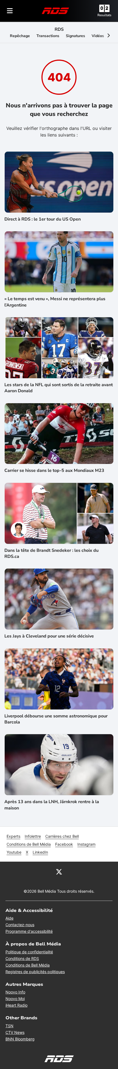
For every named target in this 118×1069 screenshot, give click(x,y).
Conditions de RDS (22, 958)
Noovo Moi (15, 998)
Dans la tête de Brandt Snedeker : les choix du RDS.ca (51, 553)
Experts (13, 836)
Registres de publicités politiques (35, 971)
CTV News (14, 1032)
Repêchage (20, 35)
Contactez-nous (19, 924)
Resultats (104, 15)
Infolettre (33, 836)
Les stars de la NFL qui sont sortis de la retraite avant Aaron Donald (58, 388)
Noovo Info (15, 992)
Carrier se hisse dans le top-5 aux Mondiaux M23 (54, 470)
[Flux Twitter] (59, 871)
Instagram (86, 844)
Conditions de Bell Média (29, 844)
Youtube (14, 852)
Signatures (75, 35)
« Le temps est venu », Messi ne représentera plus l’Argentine (54, 302)
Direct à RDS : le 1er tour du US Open (42, 219)
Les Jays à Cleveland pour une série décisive (49, 636)
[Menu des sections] (9, 10)
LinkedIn (40, 852)
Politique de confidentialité (29, 952)
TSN (9, 1025)
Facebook (64, 844)
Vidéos (98, 35)
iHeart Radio (16, 1005)
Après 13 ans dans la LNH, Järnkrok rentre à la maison (51, 805)
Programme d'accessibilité (29, 931)
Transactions (47, 35)
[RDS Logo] (55, 10)
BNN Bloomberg (20, 1039)
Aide (9, 918)
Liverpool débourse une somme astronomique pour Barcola (56, 719)
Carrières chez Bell (62, 836)
